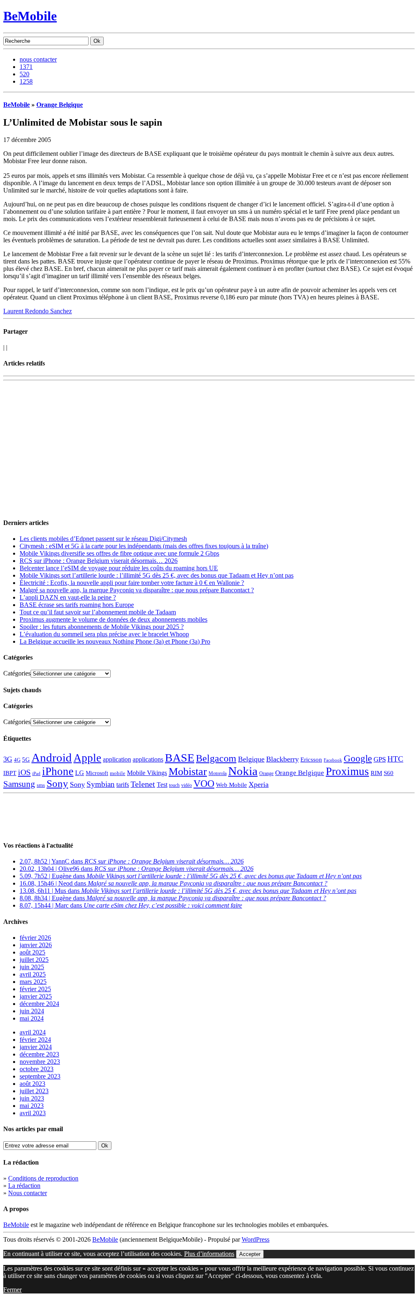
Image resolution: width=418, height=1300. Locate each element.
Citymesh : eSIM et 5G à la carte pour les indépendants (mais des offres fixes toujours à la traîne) (144, 546)
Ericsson (311, 759)
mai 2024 (32, 1018)
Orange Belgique (59, 104)
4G (17, 760)
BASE (179, 757)
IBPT (9, 773)
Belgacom (216, 758)
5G (26, 759)
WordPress (255, 1239)
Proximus (347, 771)
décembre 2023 (39, 1054)
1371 (26, 66)
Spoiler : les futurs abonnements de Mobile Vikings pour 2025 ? (102, 626)
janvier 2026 (36, 944)
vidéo (186, 785)
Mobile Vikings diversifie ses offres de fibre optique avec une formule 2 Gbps (119, 553)
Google (358, 758)
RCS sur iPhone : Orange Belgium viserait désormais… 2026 (99, 560)
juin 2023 (32, 1098)
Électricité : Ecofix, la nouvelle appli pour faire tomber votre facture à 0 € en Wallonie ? (132, 582)
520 (24, 74)
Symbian (101, 784)
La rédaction (24, 1185)
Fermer (12, 1289)
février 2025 (35, 989)
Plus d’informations (209, 1253)
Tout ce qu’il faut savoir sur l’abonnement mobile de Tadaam (98, 612)
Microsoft (97, 773)
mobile (117, 773)
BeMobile (30, 16)
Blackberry (282, 759)
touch (174, 785)
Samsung (19, 784)
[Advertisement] (98, 396)
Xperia (259, 784)
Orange (266, 773)
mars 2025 (33, 981)
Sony (57, 783)
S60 (389, 773)
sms (41, 785)
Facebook (333, 760)
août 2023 (32, 1083)
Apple (87, 758)
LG (79, 772)
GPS (380, 759)
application (117, 759)
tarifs (122, 784)
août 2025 (32, 952)
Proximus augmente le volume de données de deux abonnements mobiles (113, 619)
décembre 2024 (39, 1003)
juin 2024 (32, 1011)
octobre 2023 (36, 1068)
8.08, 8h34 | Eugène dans (173, 898)
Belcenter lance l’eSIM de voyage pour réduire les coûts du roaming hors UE (119, 568)
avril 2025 (33, 974)
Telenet (143, 784)
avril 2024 (33, 1032)
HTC (395, 759)
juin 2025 (32, 966)
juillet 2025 (34, 959)
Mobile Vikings (147, 772)
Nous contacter (27, 1192)
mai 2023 (32, 1105)
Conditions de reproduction (43, 1178)
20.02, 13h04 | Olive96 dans (136, 868)
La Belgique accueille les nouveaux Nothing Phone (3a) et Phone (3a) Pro (115, 641)
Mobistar (188, 771)
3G (7, 759)
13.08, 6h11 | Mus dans (188, 890)
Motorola (218, 773)
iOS (24, 772)
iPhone (57, 771)
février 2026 (35, 937)
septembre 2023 (40, 1076)
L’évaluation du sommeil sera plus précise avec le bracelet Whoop (104, 634)
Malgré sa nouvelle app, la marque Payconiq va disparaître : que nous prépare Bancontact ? (137, 590)
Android (51, 757)
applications (148, 759)
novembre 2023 (40, 1061)
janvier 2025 (36, 996)
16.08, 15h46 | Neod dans (173, 883)
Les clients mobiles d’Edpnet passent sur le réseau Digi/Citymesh (103, 538)
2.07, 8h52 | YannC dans (132, 861)
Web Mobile (231, 785)
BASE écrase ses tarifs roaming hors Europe (77, 604)
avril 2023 (33, 1113)
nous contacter (38, 59)
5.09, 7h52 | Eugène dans (191, 876)
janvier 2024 (36, 1046)
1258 (26, 81)
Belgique (251, 759)
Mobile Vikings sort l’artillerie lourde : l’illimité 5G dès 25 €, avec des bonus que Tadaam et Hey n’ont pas (156, 575)
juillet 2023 (34, 1090)
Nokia (243, 770)
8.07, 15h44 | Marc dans (131, 905)
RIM (376, 772)
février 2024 (35, 1039)
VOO (203, 783)
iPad (36, 773)
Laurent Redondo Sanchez (37, 311)
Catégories (17, 673)
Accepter (249, 1254)
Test (162, 784)
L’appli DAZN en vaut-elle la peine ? (68, 597)
